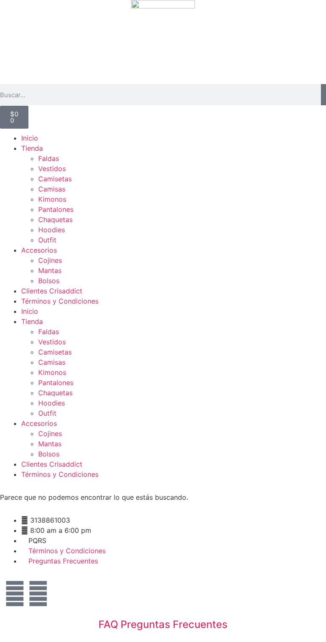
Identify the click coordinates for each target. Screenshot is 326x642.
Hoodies (51, 229)
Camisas (51, 189)
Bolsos (48, 280)
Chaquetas (55, 219)
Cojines (50, 260)
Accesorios (39, 250)
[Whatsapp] (38, 593)
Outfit (47, 240)
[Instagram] (14, 593)
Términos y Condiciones (59, 301)
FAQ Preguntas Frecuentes (163, 624)
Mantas (50, 270)
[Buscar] (323, 94)
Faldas (48, 158)
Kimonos (52, 199)
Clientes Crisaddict (51, 291)
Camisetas (55, 179)
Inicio (29, 138)
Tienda (32, 148)
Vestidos (52, 168)
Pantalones (55, 209)
